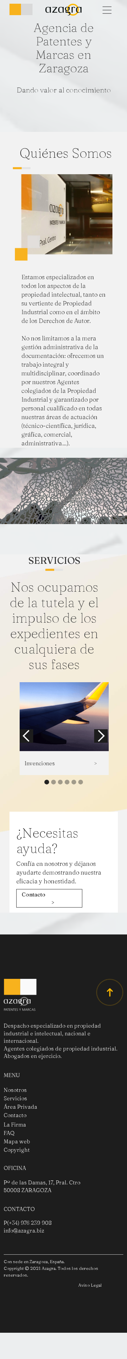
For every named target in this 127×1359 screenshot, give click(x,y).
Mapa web (17, 1160)
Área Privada (20, 1126)
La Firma (15, 1143)
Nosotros (15, 1109)
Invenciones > (61, 782)
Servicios (15, 1117)
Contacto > (38, 917)
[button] (107, 10)
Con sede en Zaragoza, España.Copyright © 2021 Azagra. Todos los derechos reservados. (51, 1287)
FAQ (9, 1152)
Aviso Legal (90, 1304)
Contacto (15, 1134)
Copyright (17, 1169)
